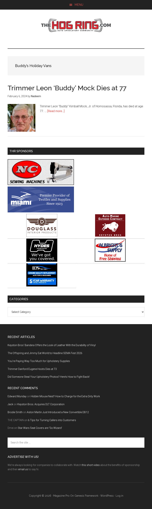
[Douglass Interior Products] (41, 236)
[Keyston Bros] (110, 236)
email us (23, 469)
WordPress (107, 495)
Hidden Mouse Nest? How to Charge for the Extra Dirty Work (65, 396)
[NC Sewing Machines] (41, 184)
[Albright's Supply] (110, 260)
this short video (91, 465)
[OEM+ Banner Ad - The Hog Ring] (41, 285)
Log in (119, 495)
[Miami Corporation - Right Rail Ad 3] (41, 211)
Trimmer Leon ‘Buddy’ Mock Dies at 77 (67, 88)
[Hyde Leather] (41, 260)
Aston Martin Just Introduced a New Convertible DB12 (58, 412)
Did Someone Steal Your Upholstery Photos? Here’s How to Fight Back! (49, 376)
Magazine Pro (61, 495)
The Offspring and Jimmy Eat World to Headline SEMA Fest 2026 (45, 353)
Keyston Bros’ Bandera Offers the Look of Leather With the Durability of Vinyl (52, 345)
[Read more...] (56, 111)
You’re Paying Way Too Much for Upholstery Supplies (39, 361)
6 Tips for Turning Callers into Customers (52, 420)
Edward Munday (17, 396)
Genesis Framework (86, 495)
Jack (10, 404)
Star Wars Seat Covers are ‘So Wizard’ (40, 427)
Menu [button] (79, 4)
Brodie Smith (15, 412)
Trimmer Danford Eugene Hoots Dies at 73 (32, 369)
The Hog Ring (76, 25)
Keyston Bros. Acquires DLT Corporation (41, 404)
